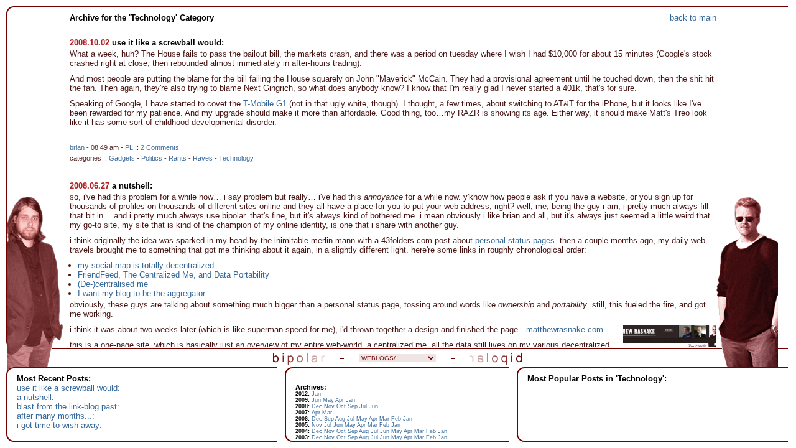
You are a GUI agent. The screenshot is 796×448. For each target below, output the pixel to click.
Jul (363, 406)
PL (129, 147)
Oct (341, 406)
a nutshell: (132, 185)
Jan (316, 394)
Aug (340, 419)
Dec (317, 406)
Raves (203, 158)
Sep (353, 406)
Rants (178, 158)
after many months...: (56, 416)
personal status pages (515, 240)
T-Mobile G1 (265, 103)
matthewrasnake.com (564, 329)
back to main (693, 17)
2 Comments (160, 147)
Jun (316, 400)
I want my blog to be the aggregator (141, 293)
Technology (236, 158)
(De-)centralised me (113, 284)
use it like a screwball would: (168, 42)
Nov (329, 406)
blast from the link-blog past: (68, 406)
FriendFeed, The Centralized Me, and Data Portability (173, 274)
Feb (396, 419)
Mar (327, 412)
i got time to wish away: (59, 425)
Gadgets (122, 158)
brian (77, 147)
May (328, 400)
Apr (339, 400)
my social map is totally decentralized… (150, 265)
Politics (151, 158)
